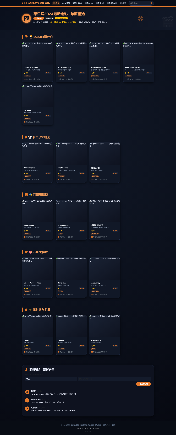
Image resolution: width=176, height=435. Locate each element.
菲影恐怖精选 (77, 3)
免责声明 (88, 428)
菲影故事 (80, 428)
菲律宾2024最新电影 (37, 3)
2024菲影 (66, 3)
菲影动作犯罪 (112, 3)
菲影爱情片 (100, 3)
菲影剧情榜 (89, 3)
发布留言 (144, 384)
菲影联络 (96, 428)
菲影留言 (123, 3)
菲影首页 (56, 3)
